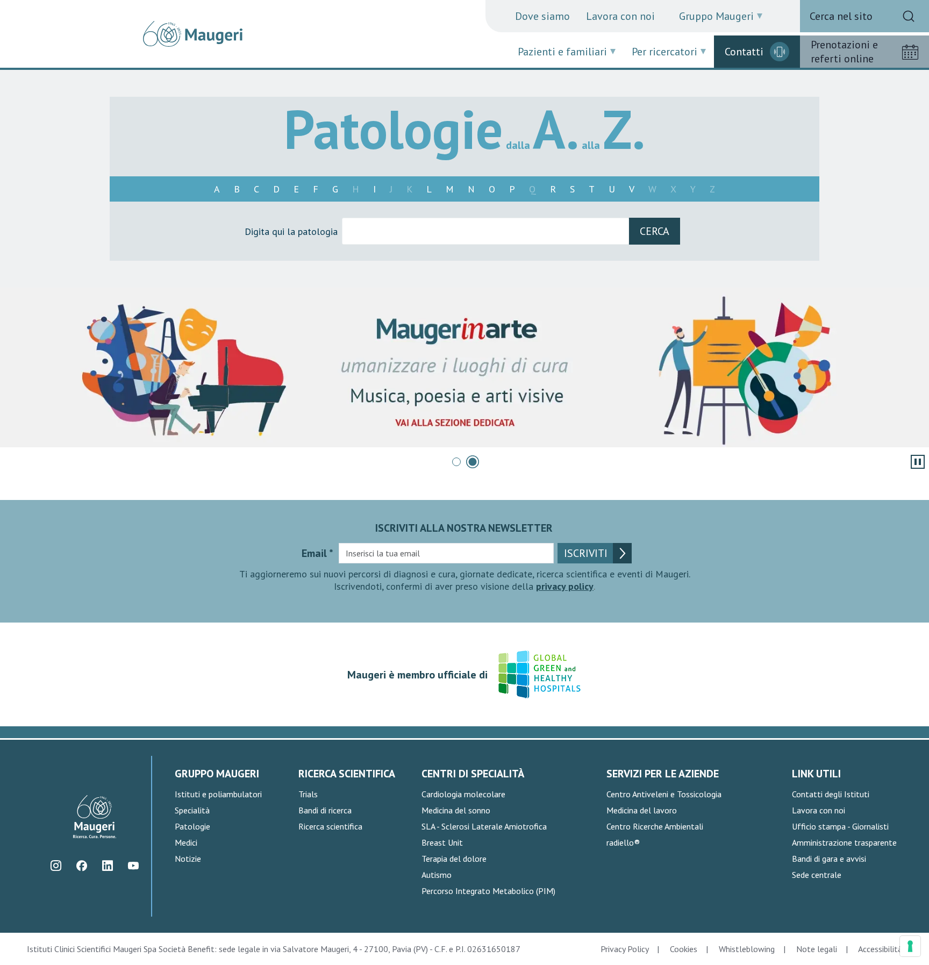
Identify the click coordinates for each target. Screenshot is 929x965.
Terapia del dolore (454, 858)
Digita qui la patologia (291, 231)
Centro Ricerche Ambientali (654, 826)
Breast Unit (442, 842)
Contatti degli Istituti (830, 794)
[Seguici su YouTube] (133, 865)
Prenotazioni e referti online (844, 52)
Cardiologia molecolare (463, 794)
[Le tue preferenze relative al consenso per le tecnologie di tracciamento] (910, 946)
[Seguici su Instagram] (55, 865)
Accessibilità (880, 948)
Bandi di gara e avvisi (829, 858)
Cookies (683, 948)
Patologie (192, 826)
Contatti (744, 52)
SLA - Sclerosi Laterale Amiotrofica (484, 826)
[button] (456, 462)
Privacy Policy (624, 948)
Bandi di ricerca (325, 810)
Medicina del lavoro (641, 810)
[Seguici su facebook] (81, 865)
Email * (317, 553)
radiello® (623, 842)
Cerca (654, 231)
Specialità (192, 810)
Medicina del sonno (455, 810)
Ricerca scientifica (330, 826)
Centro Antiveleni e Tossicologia (663, 794)
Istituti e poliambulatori (218, 794)
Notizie (188, 858)
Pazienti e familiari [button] (562, 52)
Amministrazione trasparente (844, 842)
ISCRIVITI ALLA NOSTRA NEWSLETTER (464, 527)
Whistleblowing (747, 948)
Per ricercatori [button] (664, 52)
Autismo (436, 874)
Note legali (816, 948)
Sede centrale (816, 874)
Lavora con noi (620, 16)
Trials (308, 794)
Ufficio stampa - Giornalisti (840, 826)
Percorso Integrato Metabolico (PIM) (488, 890)
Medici (186, 842)
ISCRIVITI (586, 553)
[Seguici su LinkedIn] (107, 865)
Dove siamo (542, 16)
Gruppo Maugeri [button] (716, 16)
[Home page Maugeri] (192, 34)
